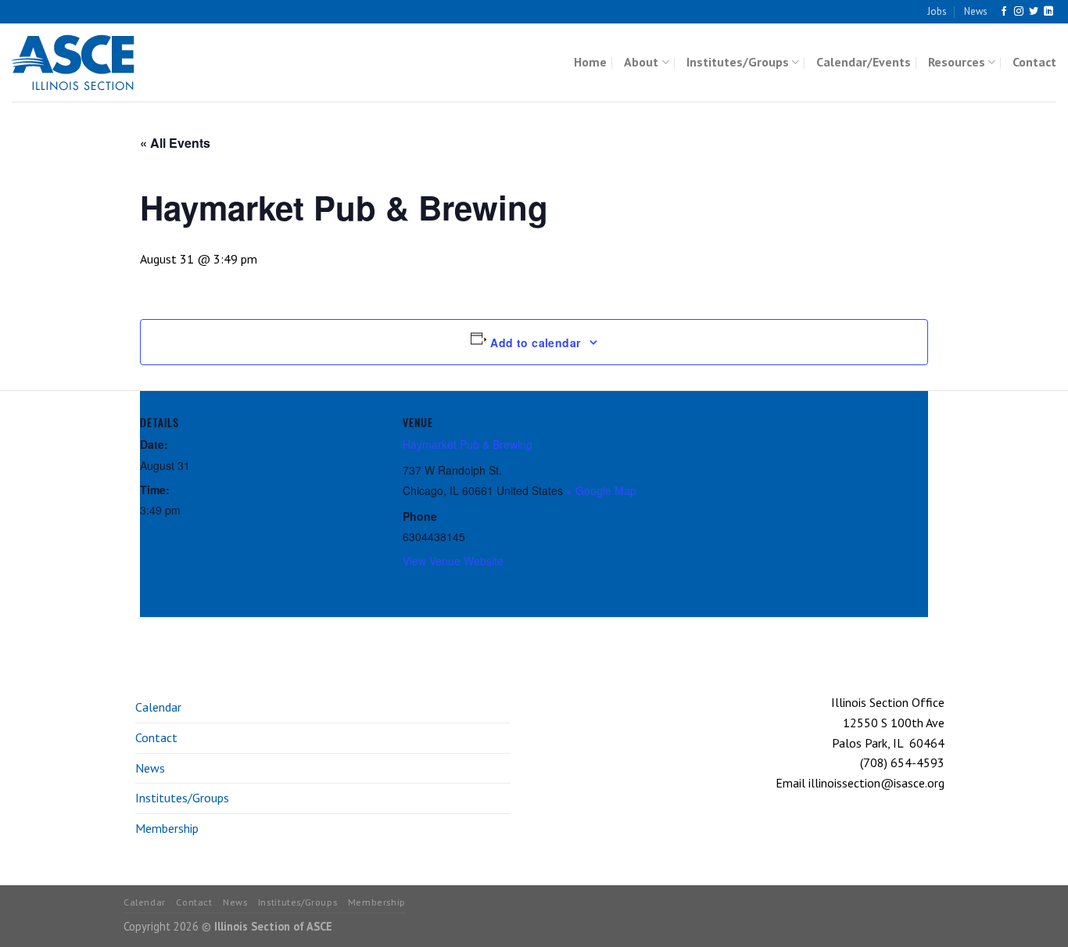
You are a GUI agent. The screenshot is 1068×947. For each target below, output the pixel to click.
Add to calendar (535, 342)
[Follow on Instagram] (1018, 11)
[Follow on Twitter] (1033, 11)
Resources (956, 62)
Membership (167, 828)
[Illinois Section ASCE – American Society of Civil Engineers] (90, 62)
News (975, 11)
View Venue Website (453, 561)
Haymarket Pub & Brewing (467, 444)
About (641, 62)
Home (590, 62)
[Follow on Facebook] (1004, 11)
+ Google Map (601, 490)
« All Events (175, 143)
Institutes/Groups (737, 62)
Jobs (937, 11)
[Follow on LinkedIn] (1048, 11)
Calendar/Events (863, 62)
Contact (1034, 62)
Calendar (158, 707)
